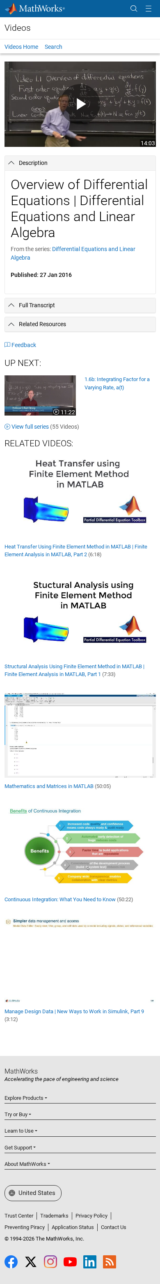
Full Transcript (37, 305)
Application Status (73, 1227)
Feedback (23, 345)
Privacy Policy (91, 1216)
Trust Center (19, 1216)
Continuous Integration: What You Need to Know (69, 899)
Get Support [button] (18, 1148)
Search (53, 46)
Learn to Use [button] (19, 1131)
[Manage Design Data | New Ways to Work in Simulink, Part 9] (80, 960)
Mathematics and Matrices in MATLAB (58, 786)
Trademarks (54, 1216)
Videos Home (21, 46)
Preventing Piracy (25, 1227)
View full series (45, 426)
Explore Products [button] (24, 1098)
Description (33, 163)
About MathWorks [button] (25, 1164)
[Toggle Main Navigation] (148, 9)
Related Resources (42, 324)
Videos (18, 28)
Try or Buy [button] (16, 1114)
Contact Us (113, 1227)
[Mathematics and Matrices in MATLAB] (80, 734)
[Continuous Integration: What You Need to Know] (80, 847)
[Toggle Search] (133, 9)
